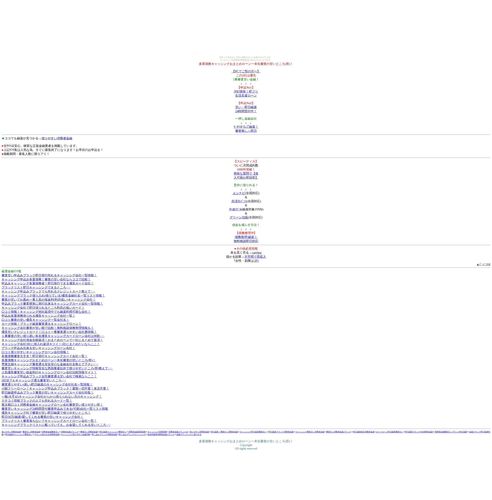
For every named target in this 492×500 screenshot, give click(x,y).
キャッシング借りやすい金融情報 (75, 434)
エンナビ (239, 193)
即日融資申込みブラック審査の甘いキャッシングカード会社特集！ (48, 392)
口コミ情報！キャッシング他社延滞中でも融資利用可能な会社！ (46, 311)
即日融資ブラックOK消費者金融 (419, 432)
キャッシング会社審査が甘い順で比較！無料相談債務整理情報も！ (48, 327)
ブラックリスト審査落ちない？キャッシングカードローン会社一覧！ (49, 420)
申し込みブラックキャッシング (132, 434)
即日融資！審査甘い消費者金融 (224, 432)
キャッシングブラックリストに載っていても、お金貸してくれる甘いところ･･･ (56, 424)
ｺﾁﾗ (256, 260)
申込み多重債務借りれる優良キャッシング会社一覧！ (38, 315)
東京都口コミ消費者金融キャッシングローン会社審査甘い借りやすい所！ (52, 404)
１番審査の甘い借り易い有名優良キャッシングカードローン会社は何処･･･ (53, 336)
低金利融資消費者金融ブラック (161, 434)
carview (257, 252)
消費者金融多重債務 (137, 432)
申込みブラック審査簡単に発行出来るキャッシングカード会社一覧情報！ (52, 303)
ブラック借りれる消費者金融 (46, 434)
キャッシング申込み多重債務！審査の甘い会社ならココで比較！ (46, 279)
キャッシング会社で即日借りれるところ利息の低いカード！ (43, 307)
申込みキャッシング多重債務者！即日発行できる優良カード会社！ (48, 283)
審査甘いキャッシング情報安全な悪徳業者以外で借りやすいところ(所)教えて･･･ (57, 368)
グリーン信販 (239, 217)
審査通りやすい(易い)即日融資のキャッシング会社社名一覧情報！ (47, 384)
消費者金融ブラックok (178, 432)
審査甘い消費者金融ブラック (338, 432)
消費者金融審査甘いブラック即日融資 (451, 432)
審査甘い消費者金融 (31, 432)
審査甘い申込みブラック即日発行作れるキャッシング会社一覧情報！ (49, 275)
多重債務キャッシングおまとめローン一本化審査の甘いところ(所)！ (49, 360)
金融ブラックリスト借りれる (188, 434)
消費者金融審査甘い (50, 432)
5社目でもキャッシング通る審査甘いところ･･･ (34, 380)
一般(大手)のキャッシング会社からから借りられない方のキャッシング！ (52, 396)
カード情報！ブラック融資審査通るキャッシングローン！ (41, 323)
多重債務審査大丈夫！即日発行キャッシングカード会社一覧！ (45, 356)
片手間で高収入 (255, 256)
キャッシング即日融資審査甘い (253, 432)
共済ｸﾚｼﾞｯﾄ (239, 201)
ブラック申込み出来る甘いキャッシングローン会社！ (38, 348)
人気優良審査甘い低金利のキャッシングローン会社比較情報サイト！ (49, 372)
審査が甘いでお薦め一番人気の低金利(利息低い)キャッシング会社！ (49, 299)
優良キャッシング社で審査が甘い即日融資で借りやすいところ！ (46, 412)
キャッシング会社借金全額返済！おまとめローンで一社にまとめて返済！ (52, 340)
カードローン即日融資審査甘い (389, 432)
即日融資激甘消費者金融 (363, 432)
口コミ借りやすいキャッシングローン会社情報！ (35, 352)
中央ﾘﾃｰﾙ (235, 209)
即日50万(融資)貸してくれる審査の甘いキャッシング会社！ (42, 416)
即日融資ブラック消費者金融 (280, 432)
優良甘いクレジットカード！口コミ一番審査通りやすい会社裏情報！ (49, 332)
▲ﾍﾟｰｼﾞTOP (483, 264)
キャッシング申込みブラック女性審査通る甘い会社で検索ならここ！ (49, 376)
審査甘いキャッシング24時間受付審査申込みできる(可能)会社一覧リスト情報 (55, 408)
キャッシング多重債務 (157, 432)
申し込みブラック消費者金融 (104, 434)
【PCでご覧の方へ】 (246, 71)
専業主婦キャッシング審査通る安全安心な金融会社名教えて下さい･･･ (50, 364)
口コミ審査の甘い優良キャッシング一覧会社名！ (35, 319)
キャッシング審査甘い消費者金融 (309, 432)
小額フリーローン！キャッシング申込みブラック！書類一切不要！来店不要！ (55, 388)
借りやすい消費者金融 (57, 138)
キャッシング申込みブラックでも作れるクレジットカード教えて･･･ (48, 291)
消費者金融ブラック (69, 432)
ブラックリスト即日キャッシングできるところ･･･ (36, 287)
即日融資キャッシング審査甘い (113, 432)
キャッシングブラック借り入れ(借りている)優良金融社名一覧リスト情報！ (53, 295)
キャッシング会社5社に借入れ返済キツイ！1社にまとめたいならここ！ (51, 344)
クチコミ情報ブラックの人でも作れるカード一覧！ (37, 400)
